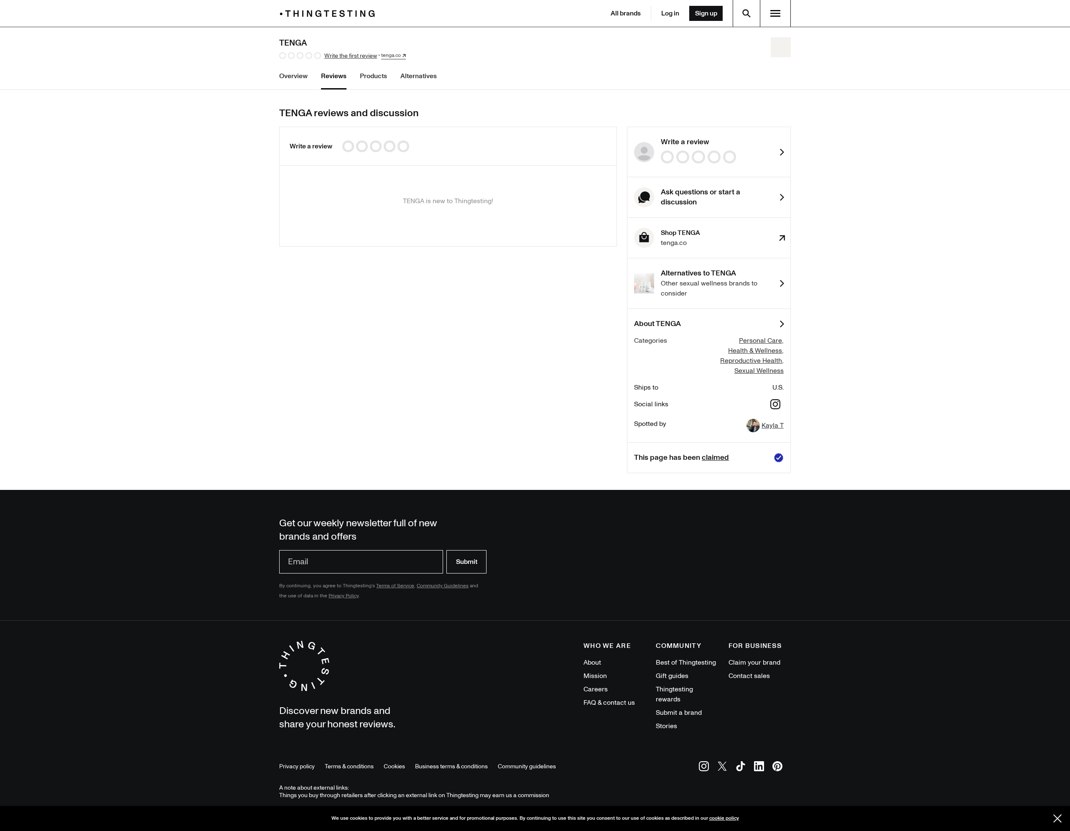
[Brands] (329, 13)
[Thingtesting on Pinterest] (777, 767)
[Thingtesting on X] (722, 767)
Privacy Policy (344, 595)
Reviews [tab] (333, 76)
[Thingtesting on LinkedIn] (759, 767)
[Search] (746, 13)
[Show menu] (775, 13)
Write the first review (350, 56)
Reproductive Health (751, 360)
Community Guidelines (443, 585)
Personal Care (760, 340)
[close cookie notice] (1057, 818)
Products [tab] (373, 76)
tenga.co (391, 55)
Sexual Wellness (759, 370)
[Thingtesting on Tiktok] (741, 767)
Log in (670, 13)
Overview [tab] (293, 76)
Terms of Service (395, 585)
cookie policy (724, 818)
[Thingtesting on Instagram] (704, 767)
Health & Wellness (755, 350)
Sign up (706, 13)
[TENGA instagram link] (775, 405)
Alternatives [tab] (418, 76)
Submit (466, 561)
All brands (626, 13)
